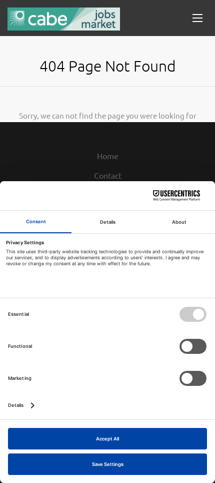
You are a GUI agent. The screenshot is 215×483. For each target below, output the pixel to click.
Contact (108, 175)
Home (107, 156)
